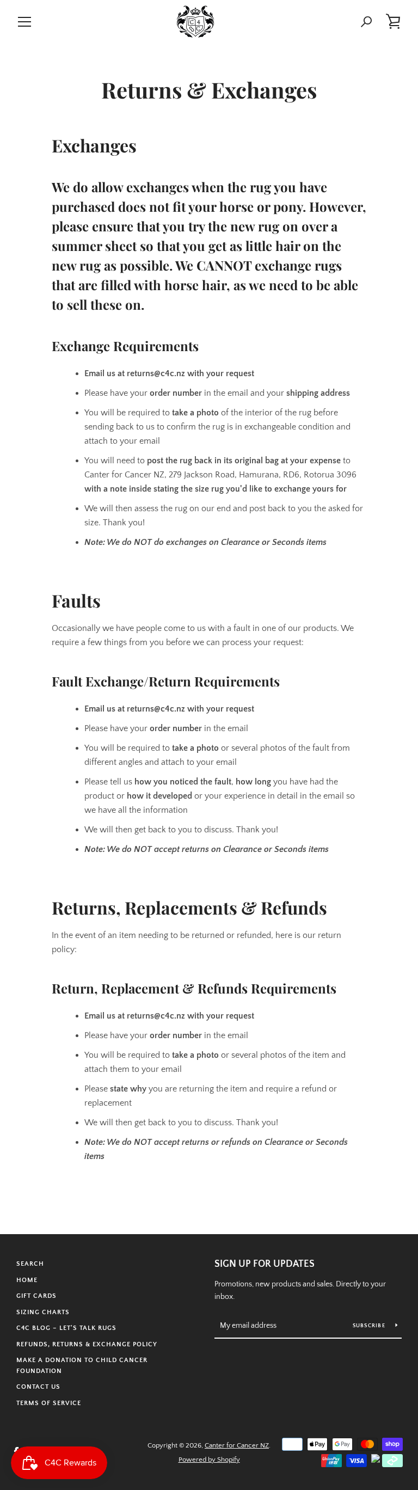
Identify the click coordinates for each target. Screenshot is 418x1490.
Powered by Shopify (209, 1459)
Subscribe (370, 1326)
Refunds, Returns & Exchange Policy (86, 1344)
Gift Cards (36, 1295)
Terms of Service (48, 1403)
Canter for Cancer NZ (237, 1445)
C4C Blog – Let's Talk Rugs (66, 1328)
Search (30, 1263)
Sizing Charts (43, 1312)
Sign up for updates (264, 1264)
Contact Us (38, 1386)
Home (27, 1280)
